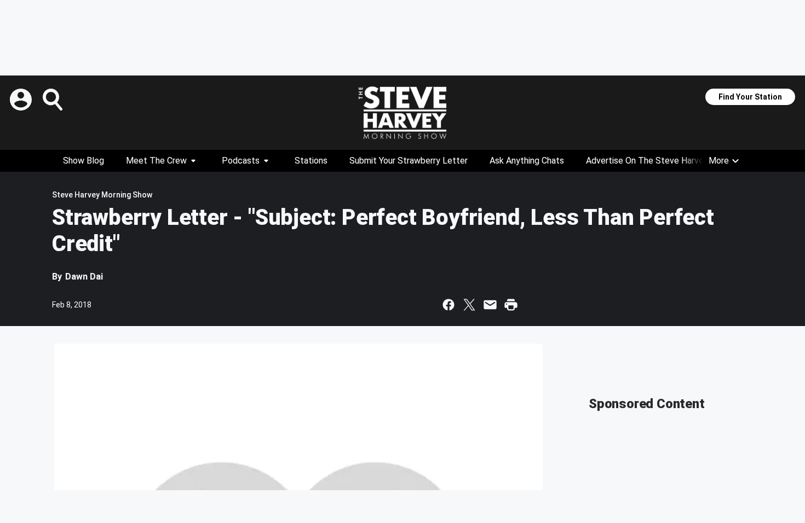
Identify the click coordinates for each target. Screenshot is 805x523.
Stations (311, 160)
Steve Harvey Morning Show (102, 194)
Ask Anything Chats (527, 160)
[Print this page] (511, 304)
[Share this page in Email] (490, 304)
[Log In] (22, 100)
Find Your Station (750, 96)
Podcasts (241, 160)
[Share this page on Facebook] (448, 304)
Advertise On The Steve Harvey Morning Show (675, 160)
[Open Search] (54, 100)
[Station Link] (402, 112)
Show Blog (83, 160)
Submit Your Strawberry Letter (408, 160)
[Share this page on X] (469, 304)
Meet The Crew (156, 160)
